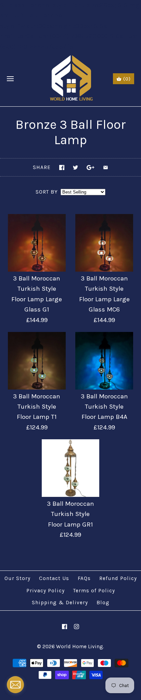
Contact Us (54, 578)
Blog (103, 602)
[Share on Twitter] (75, 167)
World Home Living (79, 646)
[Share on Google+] (90, 167)
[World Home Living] (71, 79)
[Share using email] (105, 167)
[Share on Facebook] (61, 167)
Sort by (47, 192)
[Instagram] (76, 626)
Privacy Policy (45, 591)
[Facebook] (64, 626)
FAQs (84, 578)
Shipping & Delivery (60, 602)
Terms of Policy (94, 591)
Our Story (17, 578)
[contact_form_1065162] (15, 684)
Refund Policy (118, 578)
